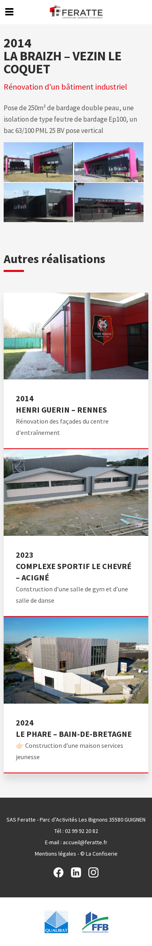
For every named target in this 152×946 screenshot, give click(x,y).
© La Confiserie (99, 853)
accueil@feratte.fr (85, 842)
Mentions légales (55, 853)
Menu (9, 11)
